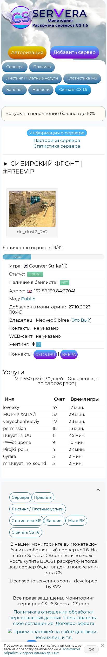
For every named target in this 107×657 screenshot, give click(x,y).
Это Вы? (81, 320)
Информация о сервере (57, 132)
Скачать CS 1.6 (73, 89)
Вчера (69, 354)
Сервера (15, 66)
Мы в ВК (76, 520)
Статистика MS (82, 78)
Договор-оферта (75, 623)
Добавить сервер (75, 52)
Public (28, 298)
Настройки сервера (57, 140)
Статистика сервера (57, 146)
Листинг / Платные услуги (32, 78)
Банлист (14, 89)
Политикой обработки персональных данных (42, 651)
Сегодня (45, 354)
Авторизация (27, 52)
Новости (41, 89)
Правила (42, 66)
